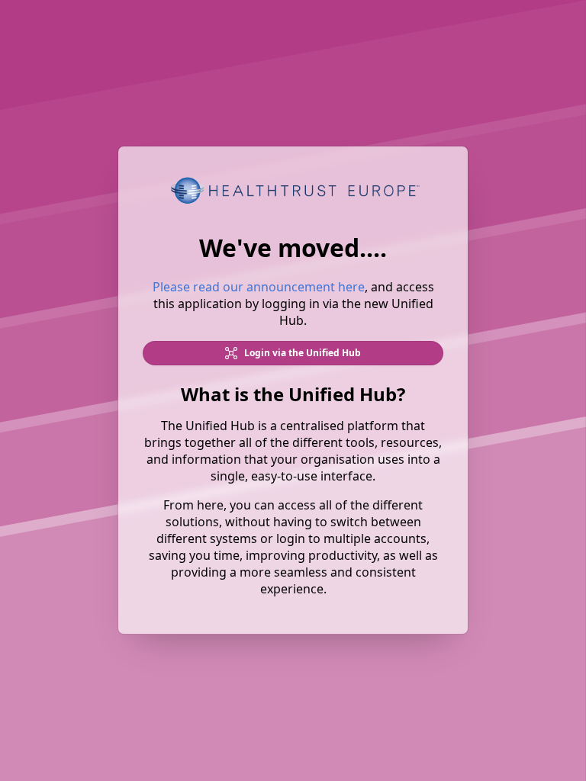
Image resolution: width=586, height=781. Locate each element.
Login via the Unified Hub (301, 353)
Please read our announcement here (259, 287)
